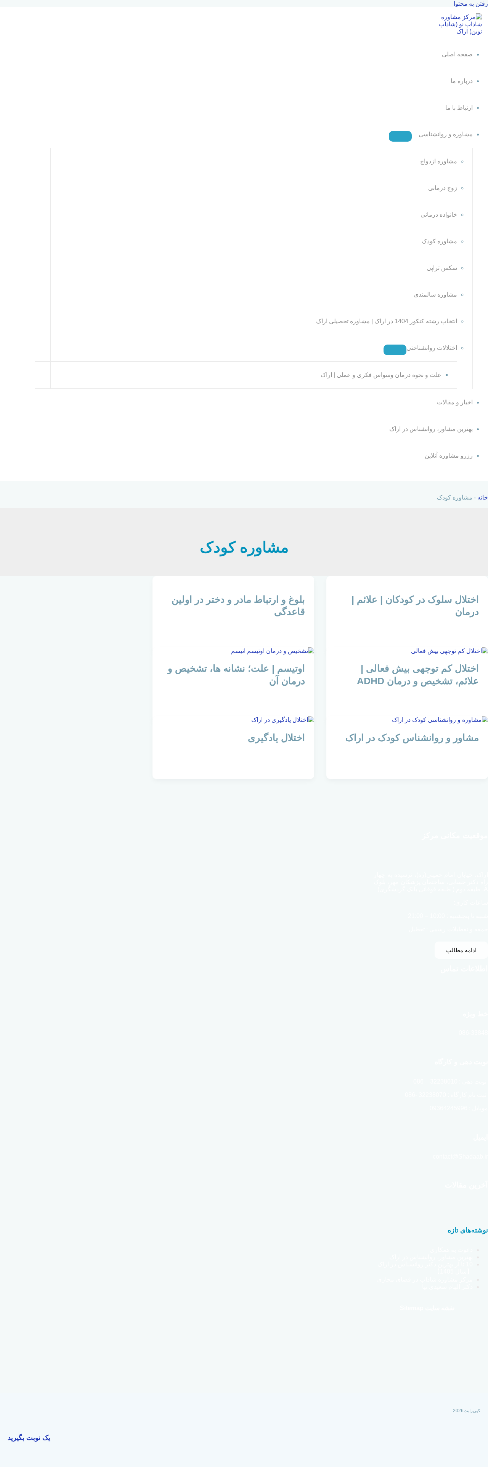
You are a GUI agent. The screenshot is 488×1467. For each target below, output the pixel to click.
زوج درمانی (442, 188)
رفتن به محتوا (471, 3)
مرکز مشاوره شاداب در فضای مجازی (425, 1279)
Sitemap (412, 1308)
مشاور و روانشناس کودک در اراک (412, 737)
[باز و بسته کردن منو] (400, 136)
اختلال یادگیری (276, 737)
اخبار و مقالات (455, 402)
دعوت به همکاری (451, 1250)
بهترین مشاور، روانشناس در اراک (431, 429)
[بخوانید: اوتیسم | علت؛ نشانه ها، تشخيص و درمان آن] (272, 651)
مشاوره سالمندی (435, 294)
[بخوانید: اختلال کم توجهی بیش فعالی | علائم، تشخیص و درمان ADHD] (449, 651)
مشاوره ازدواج (438, 161)
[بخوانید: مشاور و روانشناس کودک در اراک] (440, 720)
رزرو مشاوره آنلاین (449, 455)
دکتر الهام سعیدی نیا (447, 1286)
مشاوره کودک (439, 241)
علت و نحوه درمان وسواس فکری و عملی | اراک (381, 375)
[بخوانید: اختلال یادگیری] (282, 720)
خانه (482, 497)
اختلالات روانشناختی (431, 348)
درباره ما (462, 81)
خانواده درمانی (439, 214)
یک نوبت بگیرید (29, 1437)
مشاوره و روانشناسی (446, 134)
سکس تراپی (442, 268)
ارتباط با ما (459, 107)
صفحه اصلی (457, 54)
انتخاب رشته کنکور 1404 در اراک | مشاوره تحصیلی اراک (386, 321)
